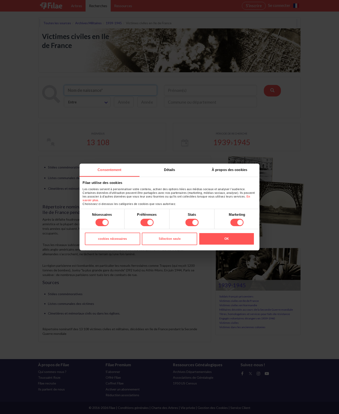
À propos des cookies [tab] (229, 170)
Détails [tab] (169, 170)
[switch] (147, 222)
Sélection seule (170, 238)
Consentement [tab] (109, 170)
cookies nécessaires (112, 238)
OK (226, 238)
